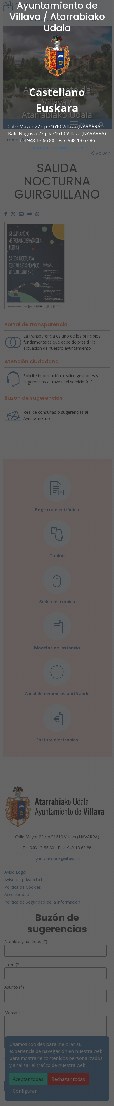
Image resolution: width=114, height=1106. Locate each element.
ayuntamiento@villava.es (57, 147)
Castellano (57, 92)
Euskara (57, 108)
